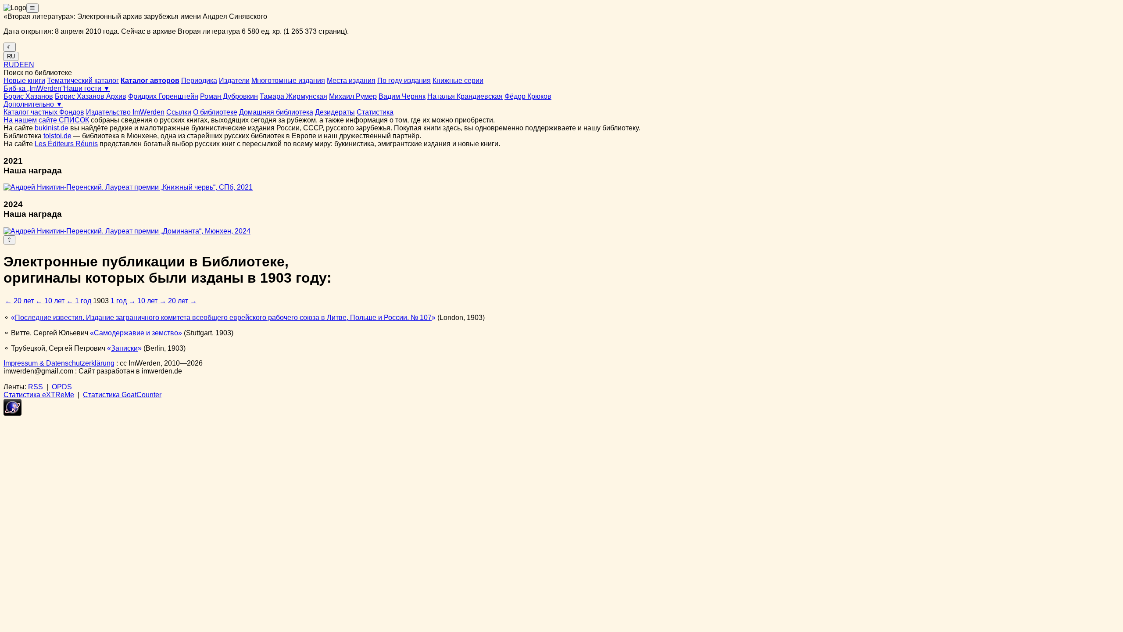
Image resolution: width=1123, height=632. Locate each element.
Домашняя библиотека (276, 112)
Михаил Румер (353, 96)
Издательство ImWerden (125, 112)
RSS (35, 387)
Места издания (351, 80)
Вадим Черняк (402, 96)
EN (29, 64)
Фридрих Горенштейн (163, 96)
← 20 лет (19, 301)
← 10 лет (50, 301)
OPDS (62, 387)
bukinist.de (51, 128)
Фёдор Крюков (527, 96)
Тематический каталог (83, 80)
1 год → (123, 301)
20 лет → (182, 301)
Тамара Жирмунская (293, 96)
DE (19, 64)
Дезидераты (335, 112)
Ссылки (178, 112)
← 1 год (78, 301)
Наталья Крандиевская (465, 96)
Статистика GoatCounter (122, 395)
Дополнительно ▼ (33, 104)
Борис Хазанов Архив (90, 96)
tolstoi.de (57, 136)
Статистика (375, 112)
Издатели (234, 80)
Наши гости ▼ (87, 88)
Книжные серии (458, 80)
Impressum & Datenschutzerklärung (59, 363)
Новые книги (24, 80)
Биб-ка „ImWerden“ (34, 88)
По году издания (404, 80)
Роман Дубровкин (229, 96)
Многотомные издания (288, 80)
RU (11, 56)
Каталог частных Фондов (44, 112)
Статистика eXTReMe (39, 395)
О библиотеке (215, 112)
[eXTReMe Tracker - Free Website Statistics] (12, 413)
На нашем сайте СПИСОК (46, 120)
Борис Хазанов (28, 96)
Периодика (199, 80)
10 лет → (151, 301)
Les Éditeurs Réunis (66, 143)
